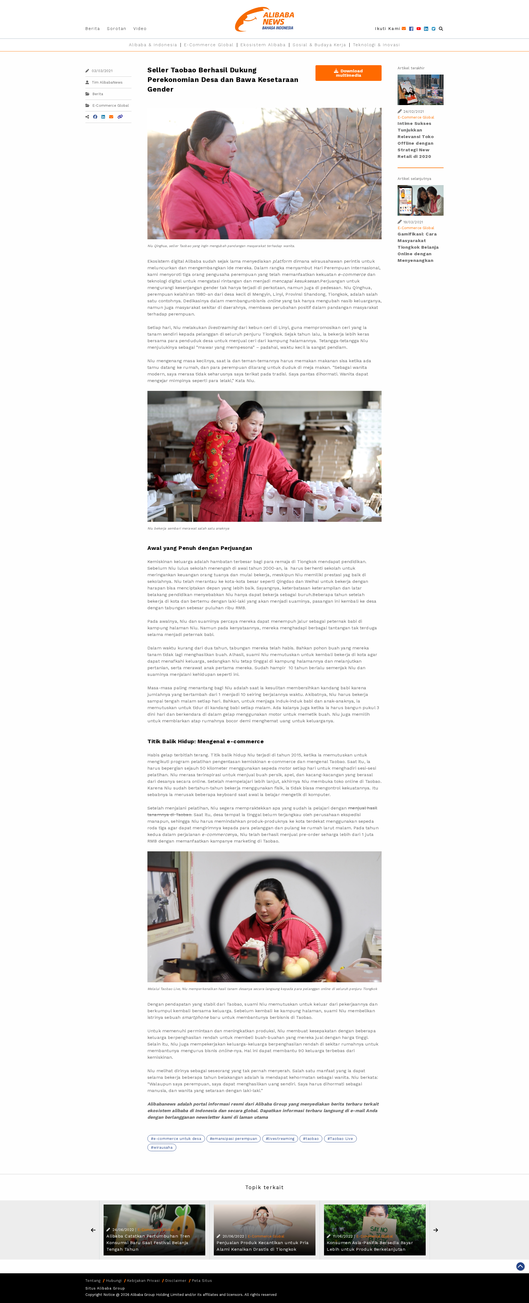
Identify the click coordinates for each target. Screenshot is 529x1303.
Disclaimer (176, 1281)
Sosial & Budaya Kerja (319, 44)
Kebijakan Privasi (143, 1281)
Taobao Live (341, 1139)
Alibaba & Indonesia (153, 44)
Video (140, 28)
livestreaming (281, 1139)
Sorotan (116, 28)
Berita (92, 28)
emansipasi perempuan (234, 1139)
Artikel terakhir (411, 68)
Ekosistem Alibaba (263, 44)
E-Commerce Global (209, 44)
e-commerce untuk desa (177, 1139)
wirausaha (163, 1147)
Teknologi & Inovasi (376, 44)
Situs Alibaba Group (105, 1288)
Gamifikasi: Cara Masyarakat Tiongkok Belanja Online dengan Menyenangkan (418, 247)
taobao (312, 1139)
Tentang (93, 1281)
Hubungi (114, 1281)
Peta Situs (202, 1281)
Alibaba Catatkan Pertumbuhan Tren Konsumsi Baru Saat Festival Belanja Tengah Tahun (148, 1242)
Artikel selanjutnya (414, 179)
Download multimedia (349, 73)
